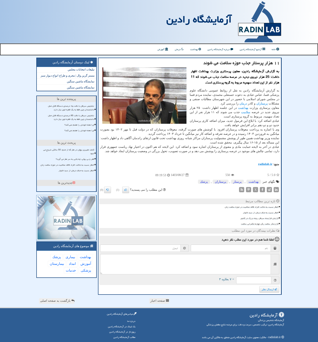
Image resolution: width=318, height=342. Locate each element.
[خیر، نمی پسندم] (107, 190)
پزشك (204, 181)
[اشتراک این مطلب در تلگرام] (269, 189)
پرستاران (262, 103)
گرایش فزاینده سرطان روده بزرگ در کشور (259, 218)
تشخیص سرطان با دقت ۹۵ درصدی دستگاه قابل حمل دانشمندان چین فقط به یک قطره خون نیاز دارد (71, 108)
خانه (274, 49)
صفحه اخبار (158, 300)
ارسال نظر (268, 289)
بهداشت (194, 49)
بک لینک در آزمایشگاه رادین (121, 326)
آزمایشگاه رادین (199, 19)
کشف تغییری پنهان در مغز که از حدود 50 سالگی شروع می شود (68, 152)
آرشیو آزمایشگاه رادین (251, 49)
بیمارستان (57, 263)
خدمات (71, 270)
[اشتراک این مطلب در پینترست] (249, 189)
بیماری (70, 257)
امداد (72, 263)
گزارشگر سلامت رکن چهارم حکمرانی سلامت (259, 224)
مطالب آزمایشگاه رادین (124, 337)
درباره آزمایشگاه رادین (218, 49)
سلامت (245, 112)
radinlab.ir (265, 164)
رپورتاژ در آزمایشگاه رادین (122, 331)
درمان (178, 49)
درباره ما (131, 321)
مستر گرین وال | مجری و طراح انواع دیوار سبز (68, 75)
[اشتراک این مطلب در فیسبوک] (262, 189)
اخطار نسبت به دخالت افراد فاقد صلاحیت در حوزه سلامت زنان (251, 207)
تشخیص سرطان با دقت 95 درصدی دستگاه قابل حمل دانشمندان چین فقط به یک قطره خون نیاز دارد (71, 117)
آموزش (161, 49)
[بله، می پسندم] (125, 190)
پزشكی (86, 270)
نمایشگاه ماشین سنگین (81, 81)
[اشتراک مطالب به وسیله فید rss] (242, 189)
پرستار (237, 181)
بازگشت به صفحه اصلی (55, 300)
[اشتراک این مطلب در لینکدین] (276, 189)
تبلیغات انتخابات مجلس (81, 69)
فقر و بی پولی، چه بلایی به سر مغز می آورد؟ (75, 159)
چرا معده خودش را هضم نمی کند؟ (79, 125)
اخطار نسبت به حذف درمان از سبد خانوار (260, 212)
